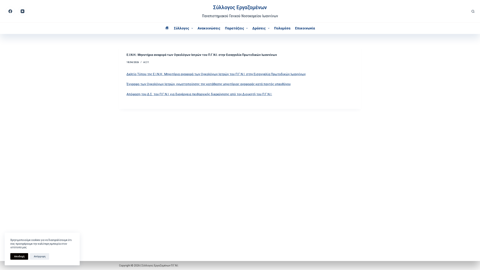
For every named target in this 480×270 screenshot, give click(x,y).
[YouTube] (22, 11)
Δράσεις (259, 28)
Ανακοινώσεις (209, 28)
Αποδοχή (19, 256)
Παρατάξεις (234, 28)
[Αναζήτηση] (473, 11)
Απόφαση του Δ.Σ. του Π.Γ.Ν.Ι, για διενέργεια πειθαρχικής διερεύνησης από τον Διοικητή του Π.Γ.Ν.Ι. (199, 94)
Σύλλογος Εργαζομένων (240, 7)
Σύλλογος (181, 28)
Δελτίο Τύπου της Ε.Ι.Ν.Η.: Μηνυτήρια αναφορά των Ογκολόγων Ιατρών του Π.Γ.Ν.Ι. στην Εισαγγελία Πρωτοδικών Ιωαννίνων (216, 74)
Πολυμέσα (282, 28)
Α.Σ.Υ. (146, 62)
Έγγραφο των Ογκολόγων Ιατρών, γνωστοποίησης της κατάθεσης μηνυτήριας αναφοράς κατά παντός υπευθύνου (209, 84)
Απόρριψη (39, 256)
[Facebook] (10, 11)
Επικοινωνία (305, 28)
